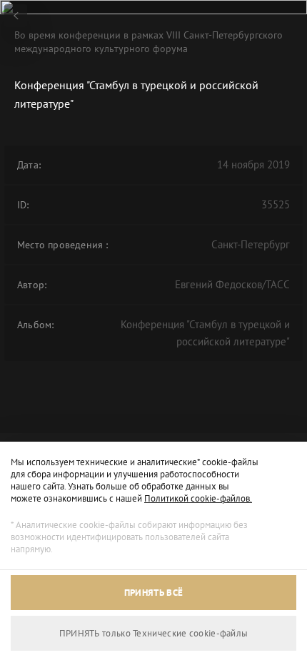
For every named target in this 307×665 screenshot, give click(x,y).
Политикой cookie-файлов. (198, 498)
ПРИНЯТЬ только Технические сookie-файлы (153, 633)
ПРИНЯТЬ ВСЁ (153, 593)
